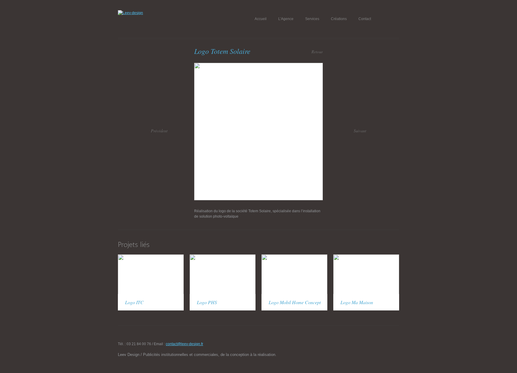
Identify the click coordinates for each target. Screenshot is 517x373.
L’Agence (286, 19)
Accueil (261, 19)
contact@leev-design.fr (184, 344)
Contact (364, 19)
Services (312, 19)
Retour (317, 51)
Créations (339, 19)
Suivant (360, 131)
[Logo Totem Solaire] (258, 65)
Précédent (159, 131)
